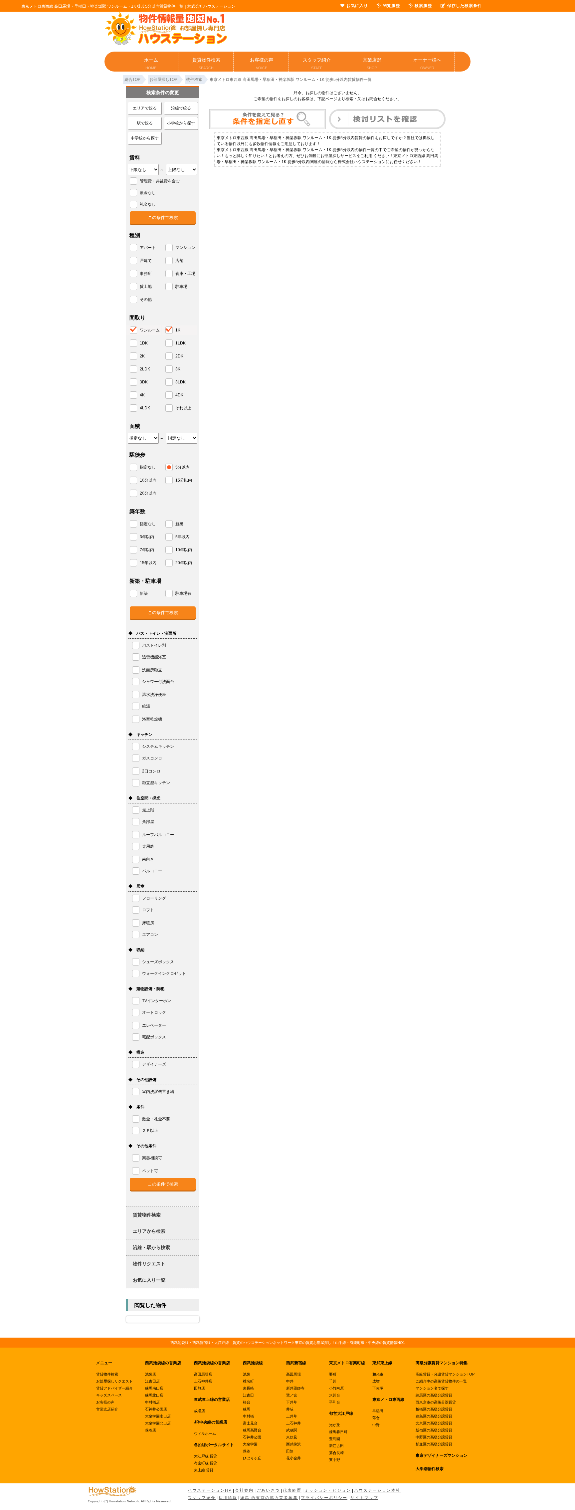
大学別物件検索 (430, 1468)
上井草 (291, 1416)
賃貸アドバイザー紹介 (114, 1388)
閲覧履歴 (391, 5)
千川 (332, 1381)
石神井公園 (252, 1437)
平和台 (334, 1402)
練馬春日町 (338, 1432)
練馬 (246, 1409)
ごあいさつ (268, 1490)
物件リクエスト (149, 1263)
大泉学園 (250, 1444)
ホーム (151, 63)
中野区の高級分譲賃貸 (434, 1437)
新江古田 (336, 1446)
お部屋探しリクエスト (114, 1381)
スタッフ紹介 (317, 63)
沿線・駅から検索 (151, 1247)
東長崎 (248, 1388)
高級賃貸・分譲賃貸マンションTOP (445, 1374)
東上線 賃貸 (203, 1470)
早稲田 (377, 1411)
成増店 (199, 1411)
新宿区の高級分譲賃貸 (434, 1430)
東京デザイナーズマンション (442, 1455)
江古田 (248, 1395)
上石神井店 (203, 1381)
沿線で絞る (181, 108)
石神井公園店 (156, 1409)
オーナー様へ (427, 63)
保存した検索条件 (464, 5)
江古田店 (152, 1381)
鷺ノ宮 (291, 1395)
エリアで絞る (145, 108)
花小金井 (293, 1458)
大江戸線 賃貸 (205, 1456)
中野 (376, 1425)
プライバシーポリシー (324, 1497)
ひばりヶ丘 (252, 1458)
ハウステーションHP (210, 1490)
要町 (332, 1374)
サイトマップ (364, 1497)
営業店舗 (372, 63)
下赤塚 (377, 1388)
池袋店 (150, 1374)
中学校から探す (145, 138)
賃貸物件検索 (206, 63)
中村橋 (248, 1416)
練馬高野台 (252, 1430)
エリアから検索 (149, 1231)
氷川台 (334, 1395)
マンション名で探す (432, 1388)
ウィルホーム (205, 1433)
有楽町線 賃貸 (205, 1463)
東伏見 (291, 1437)
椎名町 (248, 1381)
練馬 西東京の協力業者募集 (269, 1497)
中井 (289, 1381)
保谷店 (150, 1430)
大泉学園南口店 (158, 1416)
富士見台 (250, 1423)
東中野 (334, 1460)
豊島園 (334, 1439)
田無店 (199, 1388)
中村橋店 (152, 1402)
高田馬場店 (203, 1374)
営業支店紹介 (107, 1409)
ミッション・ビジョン (327, 1490)
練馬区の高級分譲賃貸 (434, 1395)
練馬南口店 (154, 1388)
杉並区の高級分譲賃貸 (434, 1444)
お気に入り (357, 5)
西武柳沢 (293, 1444)
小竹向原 (336, 1388)
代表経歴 (292, 1490)
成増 (376, 1381)
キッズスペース (109, 1395)
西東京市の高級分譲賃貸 (436, 1402)
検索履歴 (423, 5)
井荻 (289, 1409)
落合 (376, 1418)
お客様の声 (261, 63)
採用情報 (228, 1497)
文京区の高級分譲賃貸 (434, 1423)
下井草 (291, 1402)
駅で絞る (145, 123)
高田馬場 (293, 1374)
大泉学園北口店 (158, 1423)
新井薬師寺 (295, 1388)
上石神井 (293, 1423)
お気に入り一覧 (149, 1280)
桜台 (246, 1402)
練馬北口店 (154, 1395)
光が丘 (334, 1425)
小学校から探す (181, 123)
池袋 (246, 1374)
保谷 (246, 1451)
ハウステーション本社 (377, 1490)
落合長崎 (336, 1453)
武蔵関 (291, 1430)
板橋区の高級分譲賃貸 (434, 1409)
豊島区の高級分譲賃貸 (434, 1416)
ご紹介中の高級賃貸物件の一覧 (441, 1381)
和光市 (377, 1374)
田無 (289, 1451)
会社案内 (244, 1490)
